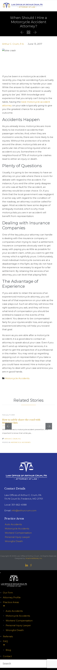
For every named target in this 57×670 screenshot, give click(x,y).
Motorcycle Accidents (17, 378)
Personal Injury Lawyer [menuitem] (18, 625)
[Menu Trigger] (0, 572)
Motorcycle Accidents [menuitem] (18, 615)
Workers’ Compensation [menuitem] (19, 620)
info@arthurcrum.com (24, 510)
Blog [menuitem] (8, 650)
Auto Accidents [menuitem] (14, 611)
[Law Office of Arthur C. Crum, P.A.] (22, 5)
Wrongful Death (14, 541)
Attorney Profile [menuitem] (12, 597)
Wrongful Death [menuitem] (15, 630)
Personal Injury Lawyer (17, 537)
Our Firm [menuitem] (8, 592)
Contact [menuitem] (7, 656)
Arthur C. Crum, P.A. (13, 44)
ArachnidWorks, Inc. (34, 558)
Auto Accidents (13, 524)
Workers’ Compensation (18, 532)
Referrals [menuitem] (8, 636)
